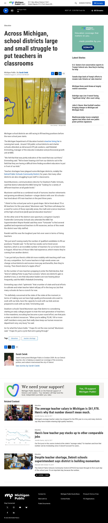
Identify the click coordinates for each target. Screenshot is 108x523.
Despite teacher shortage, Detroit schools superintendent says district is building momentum (67, 459)
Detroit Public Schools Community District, (22, 174)
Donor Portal (85, 3)
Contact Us (42, 494)
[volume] (12, 10)
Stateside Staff (39, 465)
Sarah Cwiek (23, 72)
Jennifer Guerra (39, 416)
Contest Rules (65, 499)
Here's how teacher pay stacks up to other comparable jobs (69, 434)
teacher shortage (29, 338)
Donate (99, 3)
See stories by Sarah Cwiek (28, 365)
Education (7, 25)
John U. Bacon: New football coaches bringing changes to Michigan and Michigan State (86, 107)
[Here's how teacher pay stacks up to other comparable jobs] (18, 437)
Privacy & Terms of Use (91, 494)
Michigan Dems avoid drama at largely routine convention (86, 87)
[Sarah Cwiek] (9, 359)
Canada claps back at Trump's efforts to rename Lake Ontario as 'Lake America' (87, 78)
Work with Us (42, 499)
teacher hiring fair (52, 141)
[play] (5, 10)
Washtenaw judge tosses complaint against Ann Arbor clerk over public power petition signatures (85, 119)
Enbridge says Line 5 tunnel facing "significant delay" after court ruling (85, 97)
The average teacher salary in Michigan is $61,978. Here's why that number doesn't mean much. (67, 410)
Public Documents (44, 503)
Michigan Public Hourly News (70, 494)
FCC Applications (88, 499)
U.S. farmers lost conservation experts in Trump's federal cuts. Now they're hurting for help (88, 67)
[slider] (15, 10)
